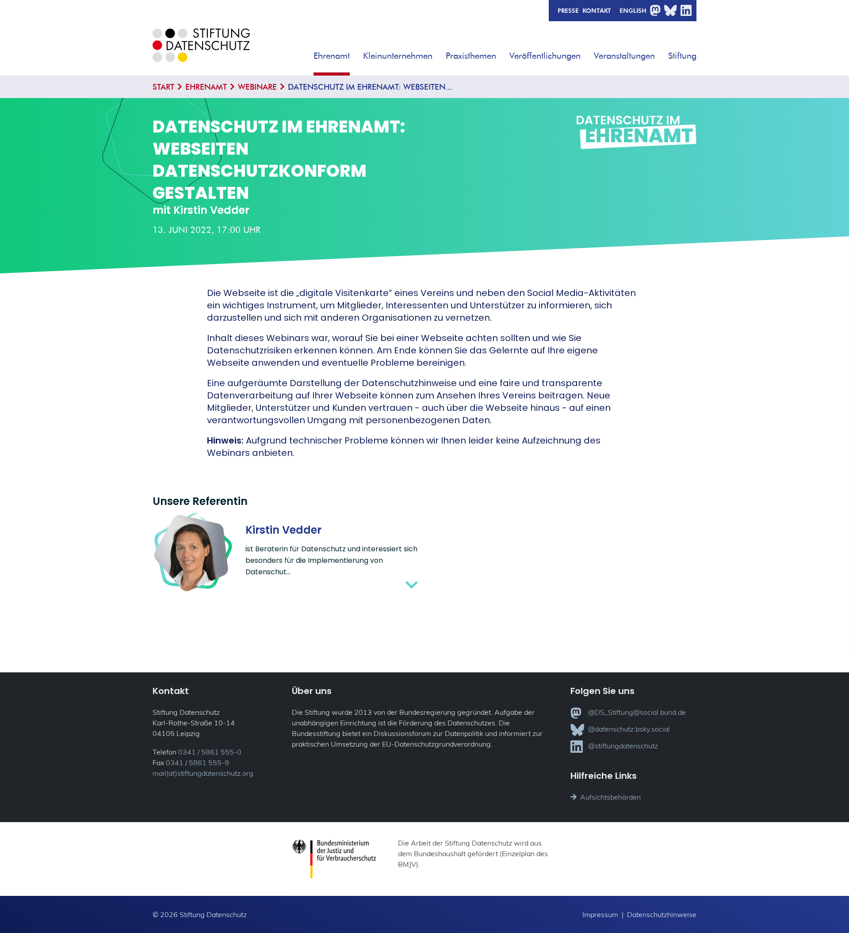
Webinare (257, 87)
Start (163, 87)
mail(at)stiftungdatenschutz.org (203, 773)
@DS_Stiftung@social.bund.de (637, 712)
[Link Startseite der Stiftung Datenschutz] (201, 52)
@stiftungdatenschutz (623, 745)
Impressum (600, 914)
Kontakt (596, 10)
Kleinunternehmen (397, 55)
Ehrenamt (332, 55)
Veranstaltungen (624, 55)
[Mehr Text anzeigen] (331, 585)
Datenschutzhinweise (661, 914)
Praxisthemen (471, 55)
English (633, 10)
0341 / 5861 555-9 (197, 762)
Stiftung (682, 55)
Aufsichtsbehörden (610, 797)
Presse (568, 10)
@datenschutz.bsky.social (629, 728)
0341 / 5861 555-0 (209, 751)
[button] (356, 52)
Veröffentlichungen (545, 55)
